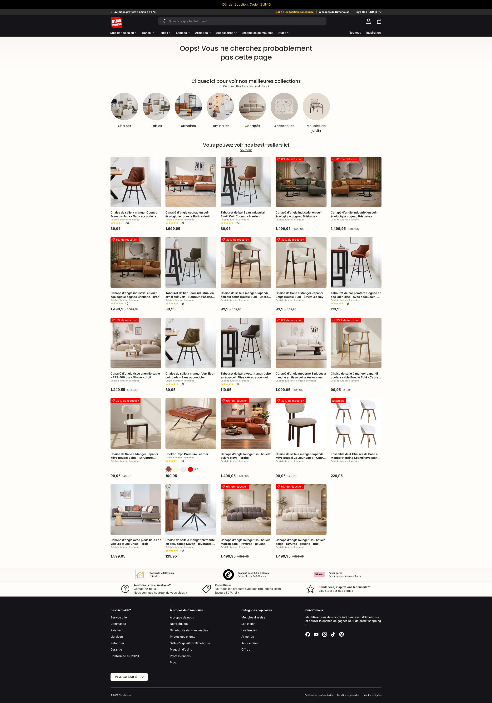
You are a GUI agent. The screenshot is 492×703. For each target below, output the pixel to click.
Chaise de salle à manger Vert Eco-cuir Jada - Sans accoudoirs (190, 375)
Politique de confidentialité (319, 695)
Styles (282, 33)
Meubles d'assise (253, 617)
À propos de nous (182, 617)
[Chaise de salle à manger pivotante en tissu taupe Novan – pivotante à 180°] (190, 509)
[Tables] (156, 106)
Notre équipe (179, 624)
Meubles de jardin (316, 128)
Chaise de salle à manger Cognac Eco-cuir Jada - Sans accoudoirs (134, 214)
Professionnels (180, 656)
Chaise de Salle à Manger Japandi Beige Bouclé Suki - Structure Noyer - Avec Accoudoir (301, 296)
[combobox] (242, 21)
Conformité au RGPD (125, 656)
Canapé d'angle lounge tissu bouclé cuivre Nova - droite (245, 456)
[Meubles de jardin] (316, 106)
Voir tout (246, 150)
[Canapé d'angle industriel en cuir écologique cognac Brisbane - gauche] (301, 182)
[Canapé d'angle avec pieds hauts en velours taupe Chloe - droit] (136, 509)
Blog (173, 662)
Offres (245, 649)
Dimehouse (125, 695)
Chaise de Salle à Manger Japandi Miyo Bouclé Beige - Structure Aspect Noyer (134, 457)
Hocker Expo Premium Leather (186, 454)
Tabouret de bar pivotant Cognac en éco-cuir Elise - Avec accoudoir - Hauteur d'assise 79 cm (356, 296)
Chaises (124, 126)
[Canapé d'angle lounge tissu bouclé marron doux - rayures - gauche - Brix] (246, 509)
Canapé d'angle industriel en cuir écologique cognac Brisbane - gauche (299, 216)
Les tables (248, 624)
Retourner (117, 643)
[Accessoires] (284, 106)
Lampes (181, 33)
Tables (163, 33)
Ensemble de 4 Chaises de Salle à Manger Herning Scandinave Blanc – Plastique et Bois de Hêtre (356, 457)
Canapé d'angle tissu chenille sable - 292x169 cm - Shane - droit (135, 375)
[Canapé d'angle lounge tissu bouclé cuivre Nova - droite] (246, 423)
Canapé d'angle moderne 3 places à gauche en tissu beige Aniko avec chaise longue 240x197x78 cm (301, 377)
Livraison (117, 636)
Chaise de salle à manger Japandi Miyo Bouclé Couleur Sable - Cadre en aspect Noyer (300, 457)
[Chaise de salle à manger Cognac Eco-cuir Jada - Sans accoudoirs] (136, 182)
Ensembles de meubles (257, 33)
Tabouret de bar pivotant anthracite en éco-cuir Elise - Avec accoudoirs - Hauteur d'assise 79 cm (246, 377)
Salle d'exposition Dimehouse (295, 11)
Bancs (146, 33)
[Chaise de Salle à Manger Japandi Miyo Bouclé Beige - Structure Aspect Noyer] (136, 423)
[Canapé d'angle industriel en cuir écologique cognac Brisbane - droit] (136, 262)
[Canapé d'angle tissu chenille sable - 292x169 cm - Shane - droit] (136, 343)
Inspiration (373, 32)
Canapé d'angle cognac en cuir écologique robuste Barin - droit (187, 214)
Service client (120, 617)
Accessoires (224, 33)
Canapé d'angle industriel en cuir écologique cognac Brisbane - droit (135, 295)
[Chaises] (124, 106)
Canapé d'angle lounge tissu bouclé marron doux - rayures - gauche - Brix (245, 543)
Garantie (116, 649)
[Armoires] (188, 106)
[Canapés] (252, 106)
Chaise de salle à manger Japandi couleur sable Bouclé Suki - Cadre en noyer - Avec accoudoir (244, 296)
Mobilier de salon (122, 33)
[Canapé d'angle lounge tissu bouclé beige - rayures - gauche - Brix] (301, 509)
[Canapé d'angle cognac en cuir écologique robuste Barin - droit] (190, 182)
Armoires (201, 33)
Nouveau (355, 32)
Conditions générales (348, 695)
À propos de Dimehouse (334, 11)
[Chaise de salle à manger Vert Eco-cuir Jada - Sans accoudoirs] (190, 343)
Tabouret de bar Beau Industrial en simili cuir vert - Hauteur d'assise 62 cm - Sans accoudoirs (189, 296)
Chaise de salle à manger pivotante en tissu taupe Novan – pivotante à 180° (190, 543)
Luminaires (220, 126)
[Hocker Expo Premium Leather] (190, 423)
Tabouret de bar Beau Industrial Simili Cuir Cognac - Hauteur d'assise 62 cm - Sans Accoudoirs (244, 216)
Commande (118, 624)
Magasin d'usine (181, 649)
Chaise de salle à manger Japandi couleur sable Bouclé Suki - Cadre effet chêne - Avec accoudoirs (354, 377)
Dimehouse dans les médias (189, 630)
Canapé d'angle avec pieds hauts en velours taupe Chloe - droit (136, 542)
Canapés (252, 126)
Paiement (117, 630)
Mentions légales (372, 695)
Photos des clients (182, 636)
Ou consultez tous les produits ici (246, 86)
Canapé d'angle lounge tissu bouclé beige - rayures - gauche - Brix (300, 542)
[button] (379, 21)
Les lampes (249, 630)
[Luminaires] (220, 106)
